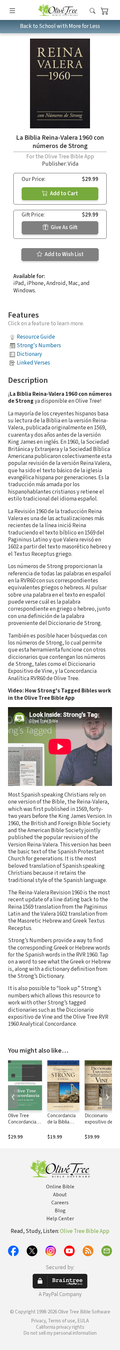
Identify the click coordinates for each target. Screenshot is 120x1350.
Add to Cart (63, 194)
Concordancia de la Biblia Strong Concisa (63, 1122)
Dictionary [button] (29, 354)
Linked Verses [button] (33, 363)
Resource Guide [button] (36, 337)
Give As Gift (64, 227)
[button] (92, 11)
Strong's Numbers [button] (39, 346)
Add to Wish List (64, 254)
